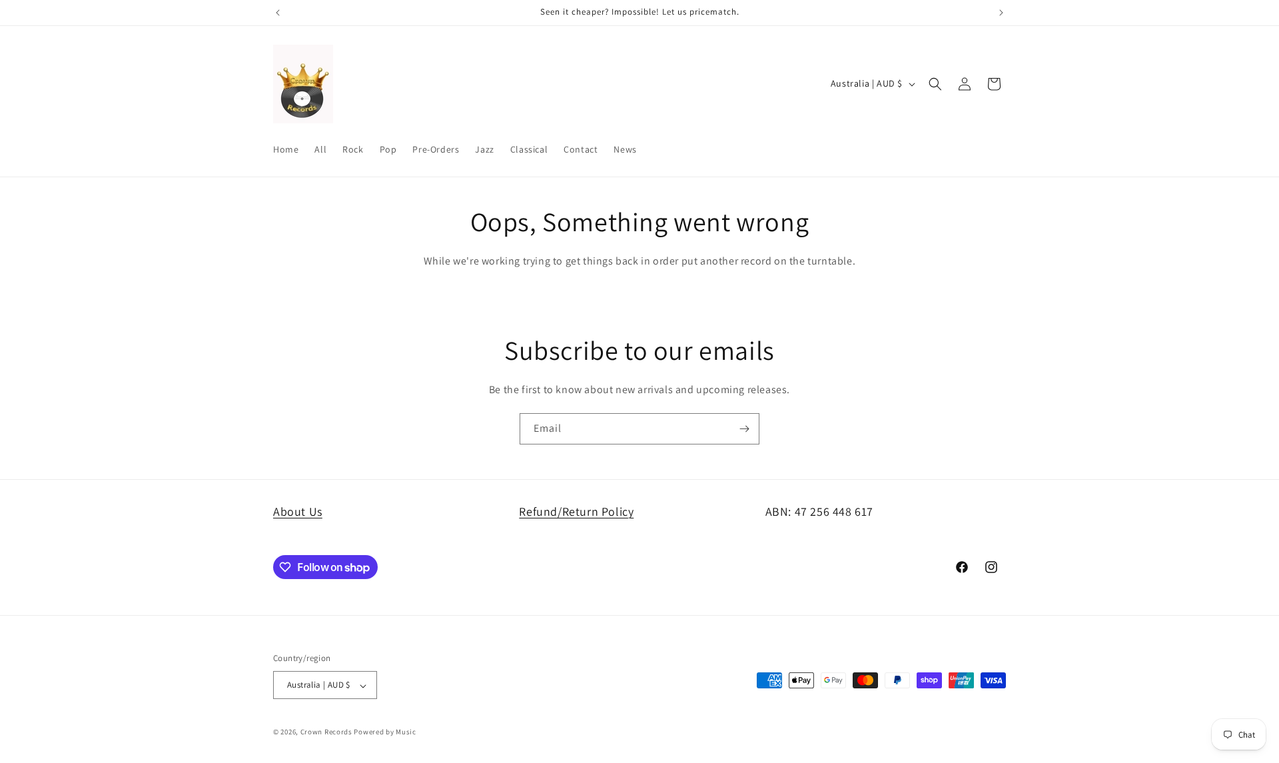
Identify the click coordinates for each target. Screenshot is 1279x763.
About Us (297, 511)
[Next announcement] (1001, 12)
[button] (935, 84)
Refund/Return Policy (576, 511)
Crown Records (326, 732)
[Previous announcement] (277, 12)
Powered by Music (385, 732)
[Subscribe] (744, 428)
